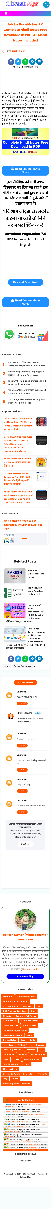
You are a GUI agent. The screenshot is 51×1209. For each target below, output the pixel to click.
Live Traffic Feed (25, 1100)
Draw (29, 1035)
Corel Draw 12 (29, 1025)
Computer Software (31, 1021)
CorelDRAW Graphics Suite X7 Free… (18, 1111)
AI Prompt (8, 996)
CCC (39, 1006)
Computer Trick (10, 1025)
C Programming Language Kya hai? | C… (22, 1140)
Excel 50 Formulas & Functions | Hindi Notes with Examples (27, 383)
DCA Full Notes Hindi (12, 1035)
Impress (40, 1045)
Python (25, 1064)
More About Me (31, 969)
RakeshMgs (9, 1136)
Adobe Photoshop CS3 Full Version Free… (24, 1125)
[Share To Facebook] (11, 61)
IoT (41, 1050)
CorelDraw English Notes (15, 1030)
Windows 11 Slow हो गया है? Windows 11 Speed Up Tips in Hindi (27, 392)
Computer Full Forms (25, 1016)
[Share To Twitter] (18, 61)
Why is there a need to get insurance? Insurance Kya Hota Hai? (23, 525)
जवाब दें (22, 703)
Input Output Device (13, 1050)
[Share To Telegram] (32, 61)
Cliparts (7, 1016)
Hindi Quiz (8, 1045)
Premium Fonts (10, 1064)
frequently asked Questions (16, 1083)
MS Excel (22, 1054)
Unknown (21, 692)
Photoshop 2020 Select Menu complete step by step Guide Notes (26, 364)
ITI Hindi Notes (25, 1045)
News (5, 1059)
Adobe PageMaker (26, 996)
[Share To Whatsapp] (25, 61)
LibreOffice (8, 1054)
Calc (33, 1011)
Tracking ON (33, 1150)
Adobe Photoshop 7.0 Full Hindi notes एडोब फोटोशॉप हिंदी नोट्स (17, 462)
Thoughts (42, 1074)
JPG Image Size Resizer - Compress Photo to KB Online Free (26, 401)
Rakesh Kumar (25, 713)
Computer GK (9, 1021)
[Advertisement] (25, 83)
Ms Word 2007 (38, 1054)
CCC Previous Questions (14, 1011)
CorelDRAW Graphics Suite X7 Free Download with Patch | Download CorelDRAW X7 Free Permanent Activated (18, 444)
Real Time (25, 1150)
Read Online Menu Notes (27, 302)
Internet (31, 1050)
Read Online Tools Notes (27, 170)
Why (5, 1078)
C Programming (11, 1006)
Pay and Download (25, 282)
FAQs (32, 1040)
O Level (16, 1059)
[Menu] (23, 13)
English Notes (9, 1040)
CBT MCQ (27, 1006)
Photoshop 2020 (32, 1059)
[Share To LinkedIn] (39, 61)
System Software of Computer (18, 1074)
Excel (23, 1040)
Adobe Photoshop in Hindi (15, 1001)
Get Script (17, 1150)
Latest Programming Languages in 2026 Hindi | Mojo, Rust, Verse (26, 373)
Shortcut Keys (10, 1069)
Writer (15, 1078)
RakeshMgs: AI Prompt (12, 1131)
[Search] (46, 4)
